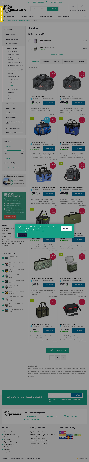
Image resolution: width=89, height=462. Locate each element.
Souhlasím (66, 228)
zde (43, 231)
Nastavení (22, 235)
